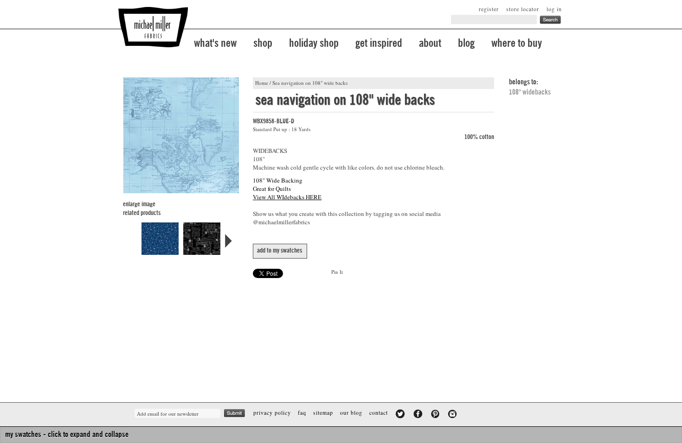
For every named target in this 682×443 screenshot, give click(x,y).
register (489, 9)
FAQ (302, 412)
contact (378, 412)
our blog (351, 412)
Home (261, 82)
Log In (554, 9)
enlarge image (139, 204)
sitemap (323, 412)
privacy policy (272, 412)
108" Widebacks (530, 92)
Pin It (337, 271)
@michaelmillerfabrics (281, 222)
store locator (522, 9)
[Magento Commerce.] (153, 27)
